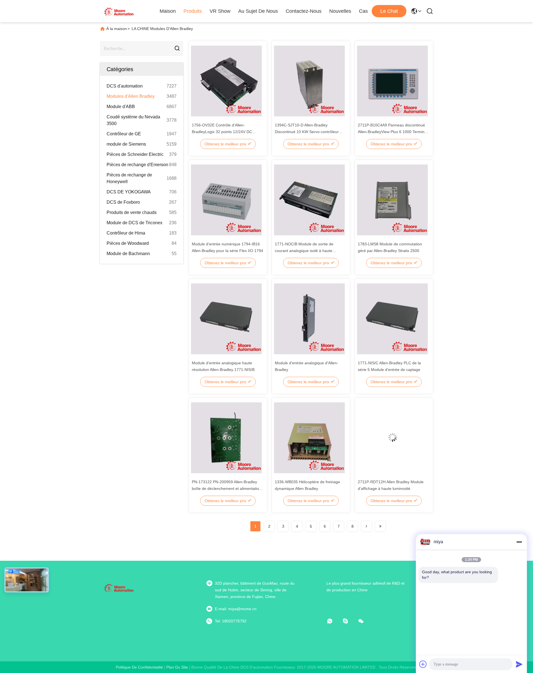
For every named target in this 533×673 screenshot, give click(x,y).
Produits (192, 11)
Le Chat (389, 11)
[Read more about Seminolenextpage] (366, 526)
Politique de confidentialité (139, 667)
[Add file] (423, 664)
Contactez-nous (303, 11)
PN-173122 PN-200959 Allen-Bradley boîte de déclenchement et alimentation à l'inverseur (226, 488)
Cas (363, 11)
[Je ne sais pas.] (349, 621)
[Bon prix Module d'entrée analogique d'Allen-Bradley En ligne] (309, 318)
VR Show (220, 11)
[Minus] (519, 542)
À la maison (116, 28)
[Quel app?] (333, 621)
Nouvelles (340, 11)
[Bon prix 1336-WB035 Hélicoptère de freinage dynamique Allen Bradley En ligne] (309, 437)
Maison (168, 11)
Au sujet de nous (258, 11)
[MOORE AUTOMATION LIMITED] (119, 11)
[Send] (519, 664)
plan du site (177, 667)
